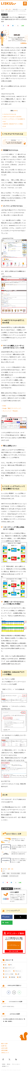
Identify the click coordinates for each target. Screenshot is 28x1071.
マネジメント (18, 971)
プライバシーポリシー (16, 1064)
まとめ (4, 126)
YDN (8, 873)
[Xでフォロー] (20, 917)
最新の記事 (17, 888)
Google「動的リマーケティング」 (12, 408)
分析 (6, 977)
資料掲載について (5, 1066)
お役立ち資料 (4, 1048)
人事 (18, 974)
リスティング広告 (9, 974)
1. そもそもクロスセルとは (9, 114)
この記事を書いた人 (7, 888)
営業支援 (13, 977)
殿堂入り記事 (4, 1043)
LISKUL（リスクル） (15, 894)
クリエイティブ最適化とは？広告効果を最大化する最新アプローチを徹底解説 (18, 847)
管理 (20, 977)
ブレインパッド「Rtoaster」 (10, 411)
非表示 (15, 110)
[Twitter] (4, 899)
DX (5, 964)
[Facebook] (6, 899)
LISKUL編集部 (14, 892)
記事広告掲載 (4, 1050)
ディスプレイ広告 (15, 873)
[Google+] (8, 899)
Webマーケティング (9, 967)
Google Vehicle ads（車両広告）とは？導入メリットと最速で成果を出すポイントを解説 (19, 860)
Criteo (4, 406)
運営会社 (8, 1064)
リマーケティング (14, 876)
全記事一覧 (3, 1045)
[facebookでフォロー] (8, 992)
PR (11, 964)
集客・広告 (10, 869)
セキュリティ (8, 971)
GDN (4, 873)
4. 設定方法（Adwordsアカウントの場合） (13, 123)
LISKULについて (5, 1052)
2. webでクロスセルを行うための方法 (11, 116)
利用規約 (3, 1064)
